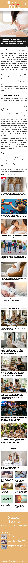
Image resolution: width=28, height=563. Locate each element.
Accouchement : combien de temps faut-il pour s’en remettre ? (7, 480)
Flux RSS (23, 561)
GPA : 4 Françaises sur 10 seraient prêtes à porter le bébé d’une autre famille (13, 279)
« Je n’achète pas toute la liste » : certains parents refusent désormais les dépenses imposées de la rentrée (13, 328)
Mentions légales (16, 561)
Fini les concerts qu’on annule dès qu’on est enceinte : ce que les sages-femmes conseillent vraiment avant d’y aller (14, 419)
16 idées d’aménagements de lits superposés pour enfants (10, 467)
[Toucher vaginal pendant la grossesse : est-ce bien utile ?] (21, 486)
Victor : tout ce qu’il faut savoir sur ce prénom (6, 504)
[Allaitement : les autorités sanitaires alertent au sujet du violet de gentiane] (14, 226)
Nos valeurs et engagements (8, 560)
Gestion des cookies (7, 561)
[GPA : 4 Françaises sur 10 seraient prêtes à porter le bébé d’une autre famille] (14, 269)
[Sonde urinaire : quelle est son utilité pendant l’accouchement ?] (21, 474)
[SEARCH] (26, 4)
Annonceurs (18, 560)
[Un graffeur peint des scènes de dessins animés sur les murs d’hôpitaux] (14, 289)
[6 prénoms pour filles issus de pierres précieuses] (7, 486)
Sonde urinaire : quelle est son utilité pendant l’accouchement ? (21, 480)
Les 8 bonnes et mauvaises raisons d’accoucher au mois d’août (20, 505)
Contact (24, 560)
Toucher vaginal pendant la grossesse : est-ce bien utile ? (21, 493)
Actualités (11, 174)
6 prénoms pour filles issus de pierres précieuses (6, 493)
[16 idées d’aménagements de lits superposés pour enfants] (14, 458)
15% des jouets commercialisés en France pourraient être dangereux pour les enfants (13, 215)
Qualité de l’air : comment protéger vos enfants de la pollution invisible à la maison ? (13, 194)
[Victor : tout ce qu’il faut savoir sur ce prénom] (7, 499)
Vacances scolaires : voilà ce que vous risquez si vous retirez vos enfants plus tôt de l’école (13, 257)
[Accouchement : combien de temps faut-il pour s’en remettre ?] (7, 474)
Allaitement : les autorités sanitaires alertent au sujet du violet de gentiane (14, 236)
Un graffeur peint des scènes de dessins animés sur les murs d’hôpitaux (13, 299)
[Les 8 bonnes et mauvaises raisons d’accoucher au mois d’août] (21, 499)
